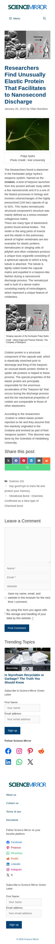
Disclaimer (12, 820)
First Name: (11, 702)
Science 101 (16, 481)
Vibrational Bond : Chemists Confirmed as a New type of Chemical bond (24, 500)
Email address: (13, 713)
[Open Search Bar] (44, 18)
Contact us (12, 803)
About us (11, 794)
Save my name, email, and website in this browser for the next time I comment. (29, 597)
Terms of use (13, 811)
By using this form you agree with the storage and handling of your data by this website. (27, 614)
